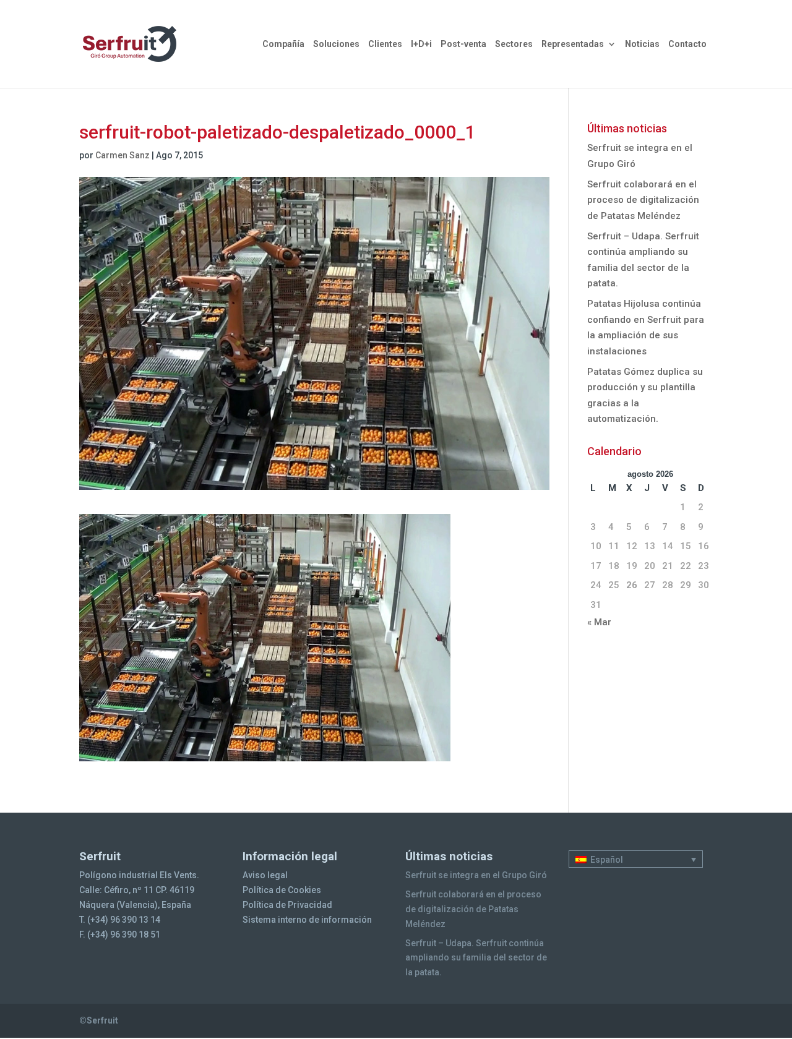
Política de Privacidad (287, 905)
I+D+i (421, 44)
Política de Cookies (282, 890)
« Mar (599, 622)
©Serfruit (98, 1020)
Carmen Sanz (122, 155)
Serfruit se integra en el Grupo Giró (476, 875)
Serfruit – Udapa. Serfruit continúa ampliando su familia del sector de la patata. (476, 958)
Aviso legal (265, 875)
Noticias (642, 44)
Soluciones (336, 44)
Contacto (687, 44)
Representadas (572, 44)
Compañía (283, 44)
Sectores (514, 44)
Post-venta (463, 44)
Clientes (385, 44)
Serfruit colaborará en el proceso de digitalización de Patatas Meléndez (643, 200)
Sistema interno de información (307, 920)
